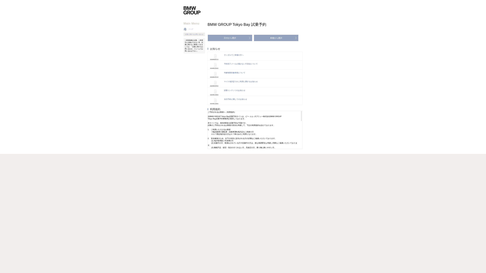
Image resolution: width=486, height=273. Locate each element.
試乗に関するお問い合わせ (194, 34)
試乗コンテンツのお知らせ (234, 90)
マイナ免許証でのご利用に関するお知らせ (241, 82)
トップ (191, 29)
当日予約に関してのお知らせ (235, 99)
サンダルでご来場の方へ (234, 55)
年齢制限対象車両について (234, 73)
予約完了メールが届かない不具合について (241, 64)
